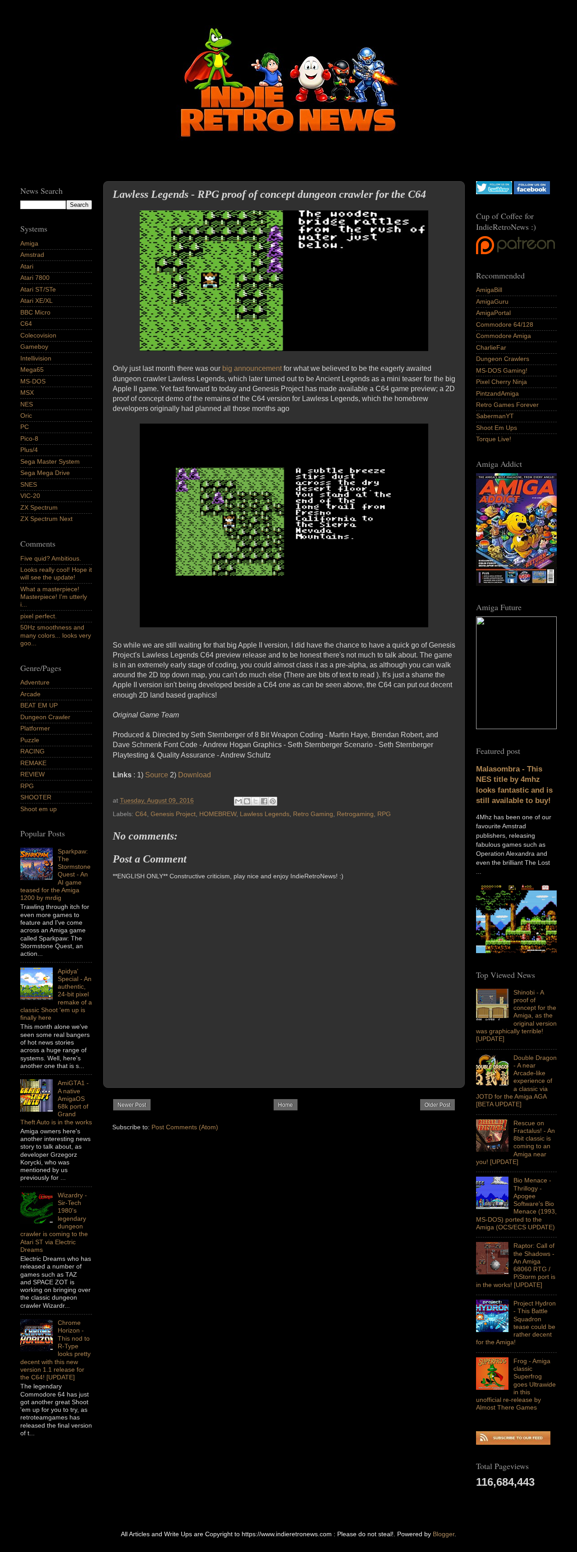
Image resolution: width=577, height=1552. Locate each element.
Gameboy (34, 346)
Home (285, 1105)
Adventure (35, 682)
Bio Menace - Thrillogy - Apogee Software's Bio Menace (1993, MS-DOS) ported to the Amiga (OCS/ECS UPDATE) (516, 1204)
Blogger (443, 1534)
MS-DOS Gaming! (501, 370)
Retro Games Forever (507, 404)
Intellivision (35, 358)
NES (26, 404)
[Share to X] (255, 801)
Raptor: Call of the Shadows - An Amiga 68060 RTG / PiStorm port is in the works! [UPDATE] (515, 1265)
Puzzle (29, 740)
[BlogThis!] (247, 801)
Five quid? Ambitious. (50, 558)
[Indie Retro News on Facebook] (532, 192)
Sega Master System (50, 461)
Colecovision (38, 335)
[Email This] (238, 801)
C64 (141, 813)
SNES (28, 484)
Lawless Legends (264, 813)
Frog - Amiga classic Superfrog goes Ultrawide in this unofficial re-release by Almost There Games (516, 1384)
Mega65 (32, 369)
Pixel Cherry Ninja (501, 381)
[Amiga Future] (516, 583)
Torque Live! (493, 439)
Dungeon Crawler (45, 717)
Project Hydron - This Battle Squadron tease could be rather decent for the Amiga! (516, 1323)
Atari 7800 (35, 277)
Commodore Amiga (503, 335)
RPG (384, 813)
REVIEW (32, 774)
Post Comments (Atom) (184, 1127)
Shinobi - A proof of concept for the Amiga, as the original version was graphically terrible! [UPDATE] (516, 1016)
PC (24, 426)
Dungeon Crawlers (502, 358)
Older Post (437, 1105)
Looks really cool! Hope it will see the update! (56, 573)
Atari (26, 266)
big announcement (252, 368)
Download (194, 775)
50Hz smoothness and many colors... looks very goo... (55, 635)
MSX (27, 392)
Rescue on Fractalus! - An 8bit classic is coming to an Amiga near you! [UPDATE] (515, 1142)
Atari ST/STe (38, 289)
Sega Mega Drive (45, 472)
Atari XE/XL (36, 300)
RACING (32, 751)
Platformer (35, 728)
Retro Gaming (313, 813)
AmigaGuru (492, 301)
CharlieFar (491, 347)
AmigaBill (489, 289)
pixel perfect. (38, 616)
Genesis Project (173, 813)
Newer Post (132, 1105)
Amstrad (32, 254)
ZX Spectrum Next (46, 518)
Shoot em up (38, 809)
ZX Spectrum (39, 507)
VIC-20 (30, 495)
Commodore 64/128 (504, 324)
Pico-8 (29, 438)
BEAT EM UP (39, 705)
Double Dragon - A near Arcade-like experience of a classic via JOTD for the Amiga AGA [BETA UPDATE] (516, 1081)
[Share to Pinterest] (272, 801)
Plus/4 (29, 449)
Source (156, 775)
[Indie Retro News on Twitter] (494, 192)
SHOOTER (35, 797)
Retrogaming (355, 813)
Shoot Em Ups (496, 427)
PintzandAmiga (497, 393)
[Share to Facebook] (264, 801)
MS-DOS (33, 381)
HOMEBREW (217, 813)
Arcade (30, 694)
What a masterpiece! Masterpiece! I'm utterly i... (53, 596)
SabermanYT (495, 416)
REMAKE (33, 763)
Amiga (29, 243)
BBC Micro (35, 312)
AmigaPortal (493, 312)
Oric (26, 415)
